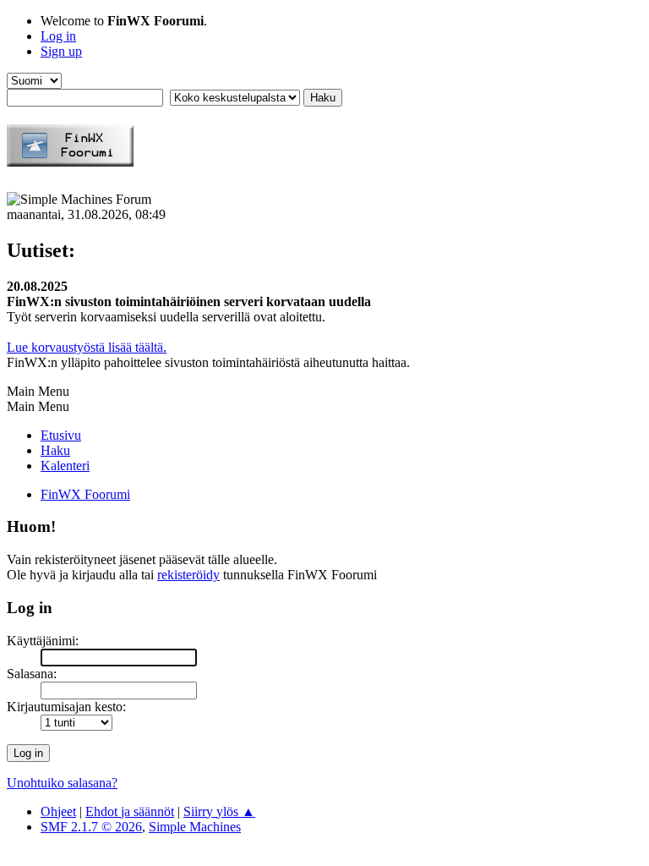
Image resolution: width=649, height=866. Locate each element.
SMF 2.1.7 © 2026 (91, 826)
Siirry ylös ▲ (219, 811)
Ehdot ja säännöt (129, 811)
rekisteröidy (188, 574)
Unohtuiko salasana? (62, 783)
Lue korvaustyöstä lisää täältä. (86, 347)
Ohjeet (58, 811)
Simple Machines (195, 826)
